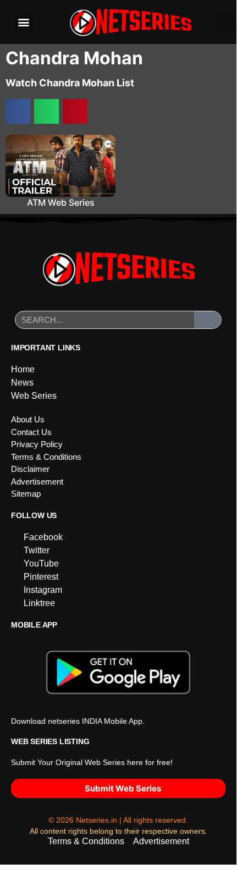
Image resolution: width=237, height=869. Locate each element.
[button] (24, 22)
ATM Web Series (61, 202)
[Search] (208, 319)
